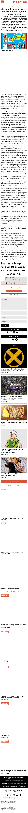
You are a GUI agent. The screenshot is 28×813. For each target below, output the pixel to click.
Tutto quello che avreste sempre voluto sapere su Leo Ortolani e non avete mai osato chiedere (12, 734)
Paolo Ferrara (5, 699)
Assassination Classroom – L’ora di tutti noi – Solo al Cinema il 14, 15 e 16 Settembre (14, 422)
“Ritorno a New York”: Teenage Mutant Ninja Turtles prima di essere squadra (14, 771)
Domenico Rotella (6, 628)
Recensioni (4, 595)
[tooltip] (8, 274)
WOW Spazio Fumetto (14, 291)
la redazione (18, 14)
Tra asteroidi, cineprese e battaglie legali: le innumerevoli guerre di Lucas (14, 625)
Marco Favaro (5, 737)
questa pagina (24, 785)
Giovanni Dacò (5, 663)
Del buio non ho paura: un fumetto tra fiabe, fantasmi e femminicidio (12, 697)
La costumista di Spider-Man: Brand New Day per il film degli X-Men (13, 369)
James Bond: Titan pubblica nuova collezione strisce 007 (12, 474)
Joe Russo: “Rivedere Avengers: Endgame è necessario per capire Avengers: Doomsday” (12, 398)
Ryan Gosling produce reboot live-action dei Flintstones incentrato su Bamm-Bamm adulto (13, 451)
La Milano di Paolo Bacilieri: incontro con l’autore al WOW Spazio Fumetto (12, 588)
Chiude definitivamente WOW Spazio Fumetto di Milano (13, 519)
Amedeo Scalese (5, 773)
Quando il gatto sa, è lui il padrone (11, 661)
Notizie (14, 6)
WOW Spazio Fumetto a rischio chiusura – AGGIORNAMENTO (12, 553)
